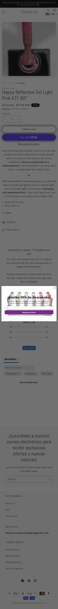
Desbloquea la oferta (29, 312)
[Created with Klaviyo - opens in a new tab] (29, 322)
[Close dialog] (55, 288)
